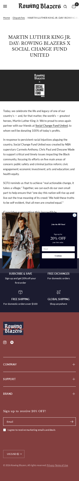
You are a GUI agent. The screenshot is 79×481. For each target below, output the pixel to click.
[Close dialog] (74, 215)
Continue (58, 255)
